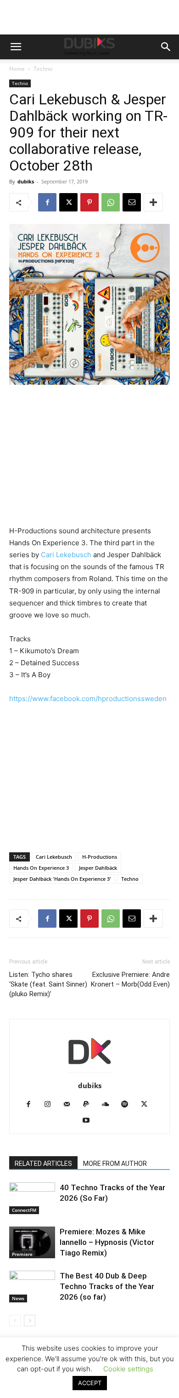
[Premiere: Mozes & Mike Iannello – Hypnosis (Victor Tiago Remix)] (32, 1242)
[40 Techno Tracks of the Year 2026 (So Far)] (32, 1198)
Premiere (22, 1254)
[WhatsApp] (110, 202)
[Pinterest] (89, 202)
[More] (153, 202)
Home (17, 69)
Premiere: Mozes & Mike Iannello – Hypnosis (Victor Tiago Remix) (107, 1242)
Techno (43, 69)
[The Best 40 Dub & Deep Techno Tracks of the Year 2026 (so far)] (32, 1286)
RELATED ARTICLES (43, 1163)
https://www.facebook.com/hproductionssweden (88, 698)
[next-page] (29, 1320)
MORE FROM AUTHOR (115, 1163)
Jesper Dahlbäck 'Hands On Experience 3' (62, 878)
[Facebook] (47, 202)
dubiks (25, 181)
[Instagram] (51, 1104)
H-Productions (99, 856)
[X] (68, 202)
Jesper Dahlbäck (98, 867)
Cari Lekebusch (67, 554)
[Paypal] (89, 1104)
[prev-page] (15, 1320)
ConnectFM (24, 1210)
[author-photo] (89, 1073)
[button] (15, 46)
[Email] (132, 202)
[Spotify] (128, 1104)
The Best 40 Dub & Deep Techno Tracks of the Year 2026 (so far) (107, 1286)
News (18, 1298)
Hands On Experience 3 (41, 867)
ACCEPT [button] (89, 1383)
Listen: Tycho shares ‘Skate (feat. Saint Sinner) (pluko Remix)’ (48, 984)
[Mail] (70, 1104)
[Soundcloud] (109, 1104)
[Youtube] (89, 1120)
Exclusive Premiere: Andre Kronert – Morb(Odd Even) (130, 979)
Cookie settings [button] (128, 1368)
